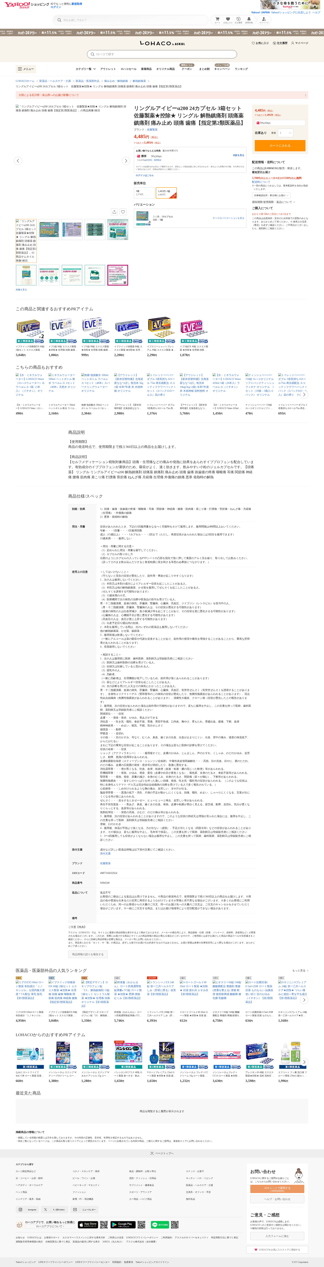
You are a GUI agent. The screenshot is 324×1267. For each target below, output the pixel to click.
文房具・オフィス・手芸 (198, 1192)
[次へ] (126, 161)
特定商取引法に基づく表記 (224, 1237)
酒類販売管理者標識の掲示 (29, 1241)
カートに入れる (280, 145)
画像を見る (21, 289)
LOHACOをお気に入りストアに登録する (279, 1249)
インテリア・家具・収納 (28, 1199)
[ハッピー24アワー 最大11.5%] (162, 32)
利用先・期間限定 (153, 160)
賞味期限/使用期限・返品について (272, 202)
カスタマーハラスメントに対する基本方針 (83, 1237)
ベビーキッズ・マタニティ (86, 1185)
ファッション (79, 1192)
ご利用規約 (166, 1237)
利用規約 (116, 1262)
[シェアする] (114, 212)
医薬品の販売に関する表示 (86, 1241)
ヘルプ (316, 12)
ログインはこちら (145, 175)
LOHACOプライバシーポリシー (142, 1237)
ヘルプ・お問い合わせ (277, 1199)
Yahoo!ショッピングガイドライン (152, 1262)
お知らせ (20, 1237)
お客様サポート (52, 1237)
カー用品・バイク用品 (140, 1199)
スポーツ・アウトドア (140, 1192)
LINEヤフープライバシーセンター (92, 1262)
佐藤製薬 (152, 129)
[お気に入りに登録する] (123, 212)
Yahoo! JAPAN (260, 12)
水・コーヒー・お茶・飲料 (29, 1178)
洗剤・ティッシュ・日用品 (142, 1178)
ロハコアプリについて (49, 1226)
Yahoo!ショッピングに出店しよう (291, 12)
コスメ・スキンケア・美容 (86, 1171)
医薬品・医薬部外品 (87, 81)
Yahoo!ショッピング (26, 1262)
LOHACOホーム (25, 81)
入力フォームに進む (277, 1236)
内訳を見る (238, 155)
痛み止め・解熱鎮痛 (116, 81)
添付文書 (105, 853)
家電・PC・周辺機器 (83, 1199)
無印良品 (190, 1199)
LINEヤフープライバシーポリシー (55, 1262)
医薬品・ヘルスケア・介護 (55, 81)
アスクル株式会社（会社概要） (142, 1241)
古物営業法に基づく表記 (57, 1241)
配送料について (261, 182)
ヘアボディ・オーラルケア (29, 1185)
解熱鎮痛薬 (139, 81)
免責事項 (128, 1262)
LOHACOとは (34, 1237)
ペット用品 (21, 1192)
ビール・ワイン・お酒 (84, 1178)
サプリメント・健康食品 (141, 1185)
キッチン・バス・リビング (199, 1178)
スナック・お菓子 (195, 1171)
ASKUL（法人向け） (113, 1241)
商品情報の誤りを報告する (88, 954)
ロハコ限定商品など (26, 1171)
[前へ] (18, 161)
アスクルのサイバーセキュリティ (191, 1237)
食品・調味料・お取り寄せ (142, 1171)
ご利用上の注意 (116, 1237)
